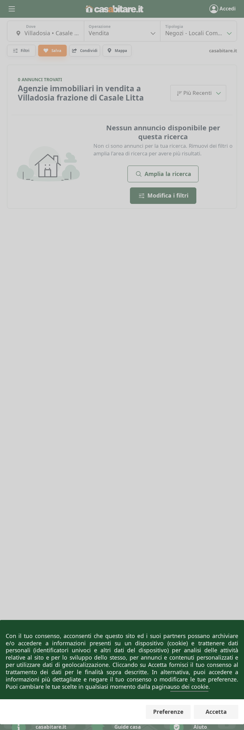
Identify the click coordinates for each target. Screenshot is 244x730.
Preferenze (168, 711)
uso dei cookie (189, 686)
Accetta (216, 711)
